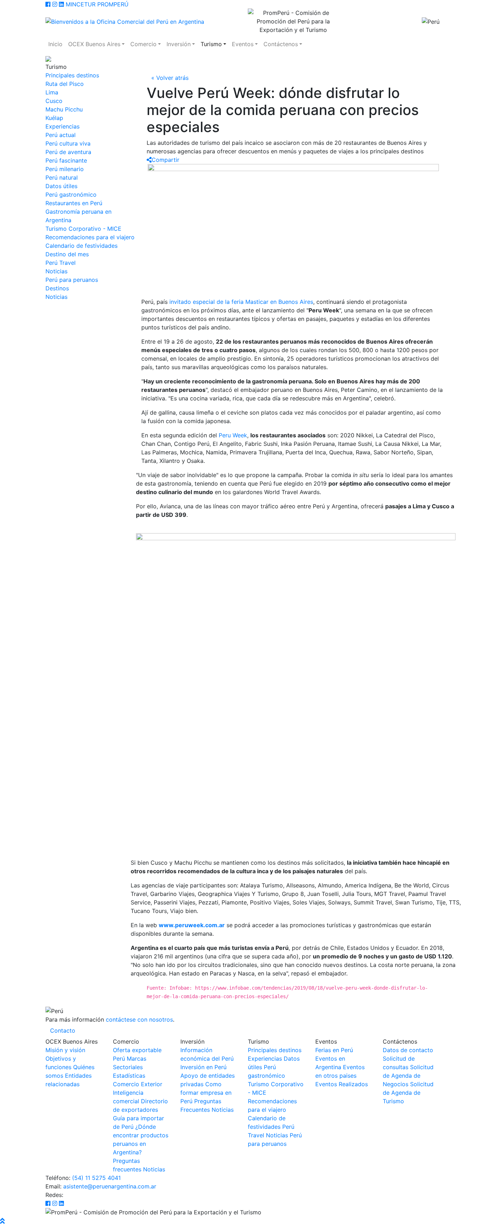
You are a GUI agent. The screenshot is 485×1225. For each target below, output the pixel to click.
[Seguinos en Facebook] (47, 4)
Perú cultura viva (68, 143)
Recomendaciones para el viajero (90, 237)
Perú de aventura (68, 151)
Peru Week (233, 435)
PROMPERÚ (113, 4)
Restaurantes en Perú (73, 203)
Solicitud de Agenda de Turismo (408, 1093)
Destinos (57, 288)
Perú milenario (64, 169)
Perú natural (61, 177)
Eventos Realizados (341, 1084)
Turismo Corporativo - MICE (83, 228)
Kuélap (54, 117)
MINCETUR (81, 4)
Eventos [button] (243, 44)
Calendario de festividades (81, 245)
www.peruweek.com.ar (192, 925)
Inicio (55, 44)
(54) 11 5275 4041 (96, 1177)
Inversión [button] (179, 44)
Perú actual (60, 134)
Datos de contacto (408, 1050)
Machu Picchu (64, 109)
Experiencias (62, 126)
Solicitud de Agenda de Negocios (408, 1075)
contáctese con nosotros (139, 1019)
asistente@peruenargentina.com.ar (109, 1186)
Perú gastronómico (71, 194)
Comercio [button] (143, 44)
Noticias (56, 271)
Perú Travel (60, 262)
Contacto (62, 1030)
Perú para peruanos (71, 279)
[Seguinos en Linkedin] (61, 4)
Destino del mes (67, 254)
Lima (51, 92)
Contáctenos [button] (280, 44)
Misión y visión (65, 1050)
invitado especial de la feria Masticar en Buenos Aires (241, 301)
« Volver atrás (170, 77)
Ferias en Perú (334, 1050)
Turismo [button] (211, 44)
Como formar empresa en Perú (205, 1093)
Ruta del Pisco (64, 83)
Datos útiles (61, 186)
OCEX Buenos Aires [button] (94, 44)
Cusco (53, 100)
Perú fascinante (66, 160)
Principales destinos (72, 75)
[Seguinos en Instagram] (54, 4)
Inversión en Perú (203, 1067)
